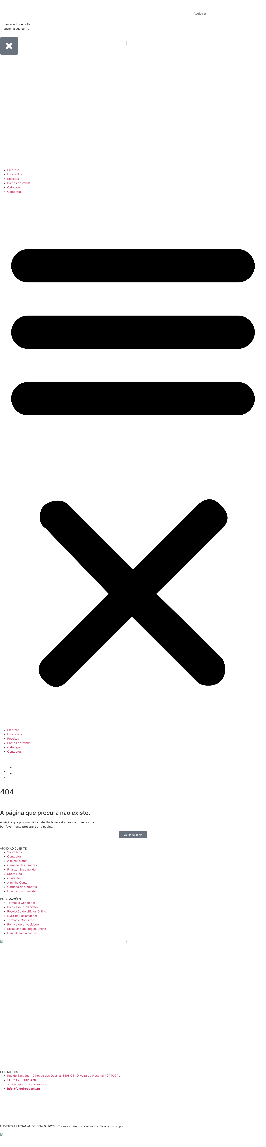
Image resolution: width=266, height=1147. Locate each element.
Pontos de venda (18, 183)
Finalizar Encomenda (21, 869)
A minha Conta (17, 861)
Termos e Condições (21, 903)
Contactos (14, 191)
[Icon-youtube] (1, 1117)
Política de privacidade (23, 907)
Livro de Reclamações (22, 916)
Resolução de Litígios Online (26, 911)
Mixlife (129, 1126)
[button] (133, 461)
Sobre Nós (14, 852)
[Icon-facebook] (4, 1099)
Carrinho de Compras (22, 865)
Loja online (14, 174)
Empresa (13, 170)
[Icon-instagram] (4, 1109)
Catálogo (13, 187)
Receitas (13, 178)
